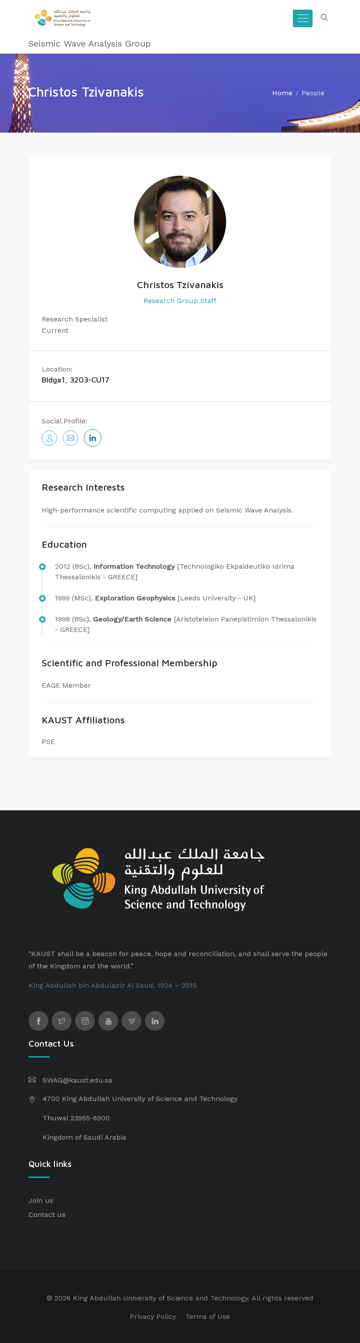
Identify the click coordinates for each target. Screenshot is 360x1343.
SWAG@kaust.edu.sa (77, 1080)
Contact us (47, 1214)
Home (282, 93)
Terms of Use (207, 1316)
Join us (41, 1200)
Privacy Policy (153, 1316)
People (313, 93)
